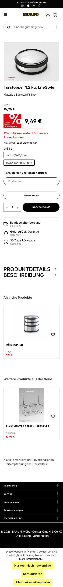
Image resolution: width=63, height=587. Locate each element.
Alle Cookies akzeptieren (32, 582)
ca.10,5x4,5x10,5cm (19, 162)
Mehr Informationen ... (31, 558)
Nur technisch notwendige (32, 565)
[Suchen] (8, 27)
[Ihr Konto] (47, 14)
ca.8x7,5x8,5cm (16, 155)
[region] (31, 61)
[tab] (31, 269)
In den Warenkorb (41, 207)
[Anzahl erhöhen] (17, 207)
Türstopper (14, 344)
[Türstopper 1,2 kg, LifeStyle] (31, 61)
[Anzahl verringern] (7, 207)
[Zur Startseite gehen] (31, 14)
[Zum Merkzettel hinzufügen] (53, 334)
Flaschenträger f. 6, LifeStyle (27, 426)
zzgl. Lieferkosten (27, 142)
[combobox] (30, 27)
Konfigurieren (32, 574)
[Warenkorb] (54, 14)
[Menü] (5, 14)
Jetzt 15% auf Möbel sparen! (31, 2)
